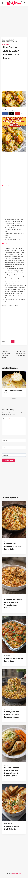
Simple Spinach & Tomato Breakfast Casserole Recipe (21, 352)
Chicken (6, 541)
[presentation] (14, 519)
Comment (6, 419)
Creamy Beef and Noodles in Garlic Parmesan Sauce (11, 714)
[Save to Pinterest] (17, 113)
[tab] (12, 398)
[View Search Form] (24, 3)
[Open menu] (3, 3)
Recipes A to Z (16, 873)
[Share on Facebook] (5, 113)
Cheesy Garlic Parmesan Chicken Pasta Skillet (12, 546)
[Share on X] (11, 113)
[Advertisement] (14, 23)
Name (5, 440)
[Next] (23, 384)
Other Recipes (8, 709)
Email (5, 447)
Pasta (5, 597)
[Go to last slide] (4, 384)
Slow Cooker (6, 44)
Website (5, 455)
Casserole (7, 655)
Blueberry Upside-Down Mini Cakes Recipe (6, 353)
